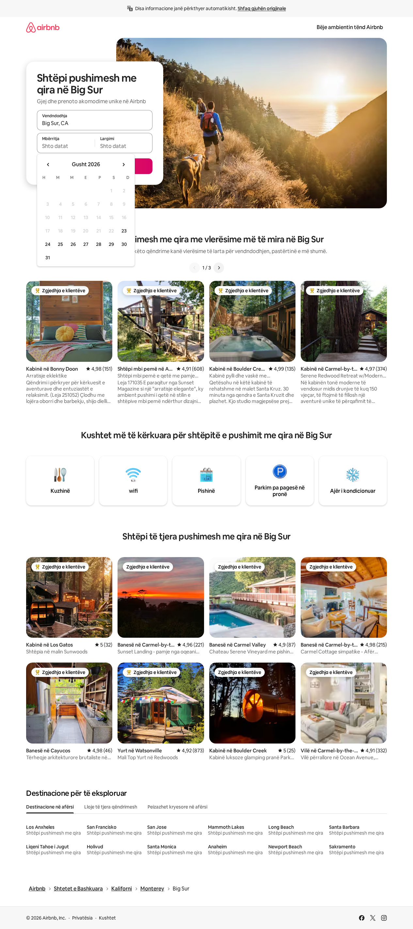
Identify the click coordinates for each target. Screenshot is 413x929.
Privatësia (82, 918)
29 (111, 244)
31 (47, 258)
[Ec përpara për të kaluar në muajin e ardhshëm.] (123, 165)
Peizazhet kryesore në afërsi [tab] (177, 807)
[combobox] (94, 123)
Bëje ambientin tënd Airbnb (350, 27)
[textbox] (65, 146)
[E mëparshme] (194, 268)
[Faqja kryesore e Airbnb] (42, 27)
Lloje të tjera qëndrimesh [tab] (110, 807)
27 (85, 244)
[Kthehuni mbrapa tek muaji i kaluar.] (48, 165)
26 (73, 244)
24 (47, 244)
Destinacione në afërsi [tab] (50, 807)
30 (124, 244)
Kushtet (107, 918)
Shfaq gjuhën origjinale (262, 8)
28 (98, 244)
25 (60, 244)
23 (124, 231)
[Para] (219, 268)
